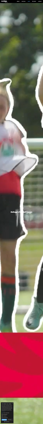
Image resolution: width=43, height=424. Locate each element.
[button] (7, 421)
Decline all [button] (10, 419)
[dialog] (7, 412)
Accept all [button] (4, 419)
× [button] (12, 403)
